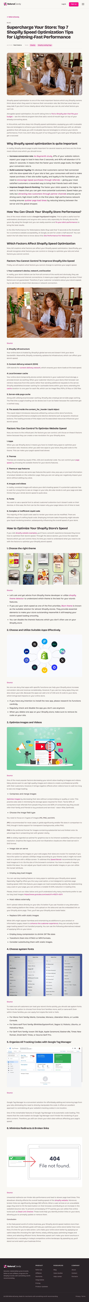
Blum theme (67, 606)
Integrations (39, 1280)
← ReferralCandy (13, 17)
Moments (38, 1276)
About (74, 1270)
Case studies (58, 1273)
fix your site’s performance (66, 222)
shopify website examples (26, 533)
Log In (64, 4)
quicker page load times (36, 200)
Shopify (32, 45)
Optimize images (13, 799)
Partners (75, 1276)
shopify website (61, 1200)
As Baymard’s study (43, 156)
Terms (83, 1296)
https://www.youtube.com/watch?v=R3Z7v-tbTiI (43, 894)
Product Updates (41, 1286)
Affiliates (38, 1273)
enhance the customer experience (44, 923)
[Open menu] (83, 4)
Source (10, 343)
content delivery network (30, 368)
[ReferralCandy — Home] (12, 4)
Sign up (74, 4)
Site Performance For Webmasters (58, 236)
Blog (55, 1270)
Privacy (78, 1296)
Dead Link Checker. (26, 1212)
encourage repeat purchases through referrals (38, 180)
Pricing (37, 1283)
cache (9, 388)
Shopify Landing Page (45, 45)
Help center (58, 1276)
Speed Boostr (56, 859)
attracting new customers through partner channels (42, 194)
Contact (74, 1273)
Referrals (38, 1270)
